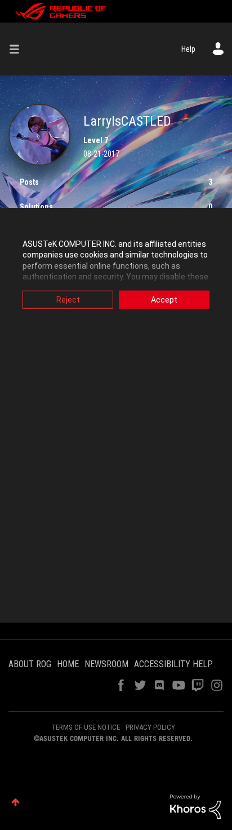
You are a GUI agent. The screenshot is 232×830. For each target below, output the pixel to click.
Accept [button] (164, 299)
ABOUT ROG (29, 664)
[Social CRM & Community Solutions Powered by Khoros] (195, 805)
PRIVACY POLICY (150, 727)
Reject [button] (68, 299)
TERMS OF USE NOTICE (86, 727)
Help (188, 49)
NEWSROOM (106, 664)
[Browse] (18, 49)
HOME (68, 664)
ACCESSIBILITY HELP (173, 664)
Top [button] (15, 802)
